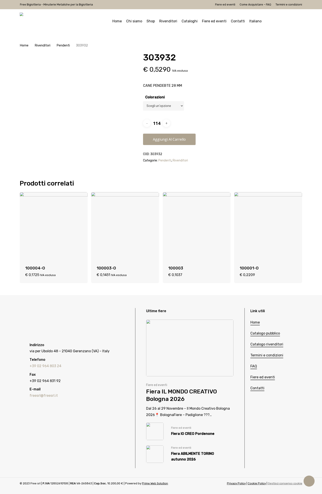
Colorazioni (155, 97)
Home (24, 45)
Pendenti (63, 45)
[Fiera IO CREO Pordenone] (189, 431)
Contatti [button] (257, 388)
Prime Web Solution (155, 483)
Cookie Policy (257, 483)
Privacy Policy (236, 483)
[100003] (197, 226)
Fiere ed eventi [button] (262, 377)
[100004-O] (54, 226)
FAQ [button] (253, 366)
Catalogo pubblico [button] (265, 333)
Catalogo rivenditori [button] (266, 344)
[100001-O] (268, 226)
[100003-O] (125, 226)
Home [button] (255, 322)
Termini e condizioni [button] (266, 355)
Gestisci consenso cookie (285, 483)
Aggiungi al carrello (169, 139)
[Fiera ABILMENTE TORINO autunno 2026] (189, 454)
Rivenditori (42, 45)
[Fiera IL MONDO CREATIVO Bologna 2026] (189, 369)
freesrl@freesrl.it (44, 395)
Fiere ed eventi (156, 385)
